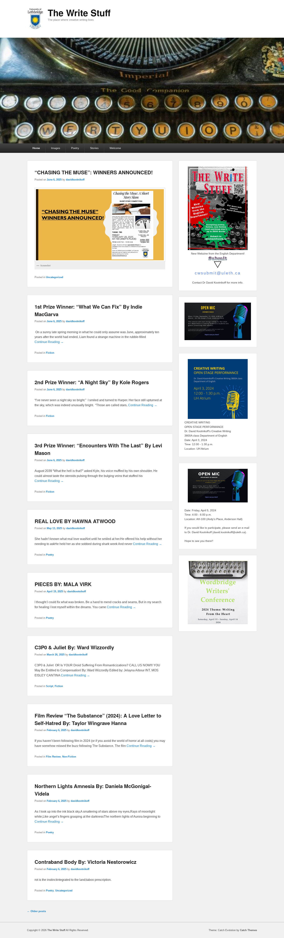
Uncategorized (54, 277)
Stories (94, 148)
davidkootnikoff (75, 179)
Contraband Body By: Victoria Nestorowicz (85, 861)
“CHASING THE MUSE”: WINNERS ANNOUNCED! (94, 172)
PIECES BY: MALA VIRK (63, 584)
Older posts (36, 911)
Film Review (53, 756)
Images (55, 148)
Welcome (115, 148)
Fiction (50, 352)
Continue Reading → (49, 342)
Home (36, 148)
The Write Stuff (79, 12)
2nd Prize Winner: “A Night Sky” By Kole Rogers (92, 382)
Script (49, 686)
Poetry (75, 148)
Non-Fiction (69, 756)
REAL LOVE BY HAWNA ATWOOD (75, 521)
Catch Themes (248, 930)
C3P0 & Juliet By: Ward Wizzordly (74, 647)
